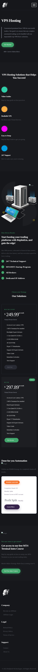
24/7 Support (6, 155)
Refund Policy (8, 628)
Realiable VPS (6, 116)
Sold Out (10, 367)
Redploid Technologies (14, 669)
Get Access (10, 440)
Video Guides (6, 96)
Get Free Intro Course (11, 571)
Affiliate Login (8, 615)
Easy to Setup (6, 136)
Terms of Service (8, 635)
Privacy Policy (8, 631)
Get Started (7, 44)
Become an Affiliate (9, 611)
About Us (6, 652)
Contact (5, 648)
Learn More (11, 507)
